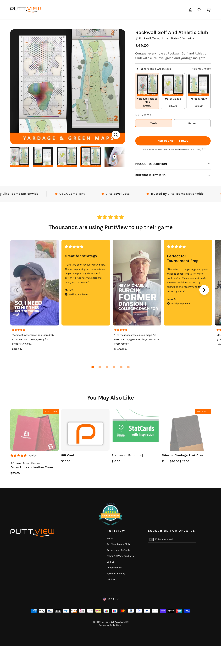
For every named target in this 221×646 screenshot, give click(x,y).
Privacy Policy (114, 567)
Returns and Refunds (118, 550)
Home (110, 538)
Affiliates (112, 579)
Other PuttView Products (120, 556)
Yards (153, 123)
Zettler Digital (116, 625)
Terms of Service (116, 573)
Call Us (110, 561)
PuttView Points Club (118, 544)
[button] (92, 367)
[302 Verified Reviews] (110, 526)
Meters (192, 123)
